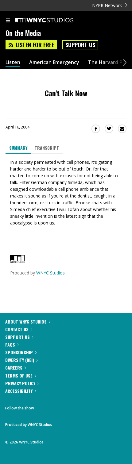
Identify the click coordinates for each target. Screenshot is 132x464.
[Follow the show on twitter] (61, 406)
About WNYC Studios (26, 321)
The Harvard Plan (109, 62)
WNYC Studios (50, 273)
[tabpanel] (66, 192)
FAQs (10, 344)
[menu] (8, 21)
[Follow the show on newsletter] (78, 406)
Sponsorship (19, 352)
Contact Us (17, 329)
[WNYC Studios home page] (52, 20)
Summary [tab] (18, 147)
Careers (13, 367)
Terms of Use (19, 375)
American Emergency (54, 62)
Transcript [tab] (47, 147)
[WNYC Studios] (17, 261)
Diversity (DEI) (19, 360)
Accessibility (19, 391)
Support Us (80, 45)
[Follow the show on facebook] (45, 406)
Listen (13, 62)
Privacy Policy (20, 383)
